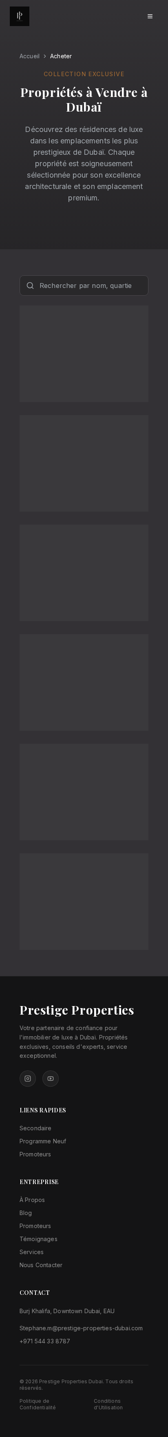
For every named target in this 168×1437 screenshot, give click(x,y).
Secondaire (36, 1128)
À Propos (32, 1199)
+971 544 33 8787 (45, 1341)
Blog (26, 1212)
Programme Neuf (43, 1141)
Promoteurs (35, 1154)
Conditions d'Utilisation (108, 1404)
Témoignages (38, 1238)
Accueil (30, 56)
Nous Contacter (41, 1264)
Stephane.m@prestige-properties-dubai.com (81, 1328)
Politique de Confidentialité (38, 1404)
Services (32, 1251)
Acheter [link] (61, 56)
